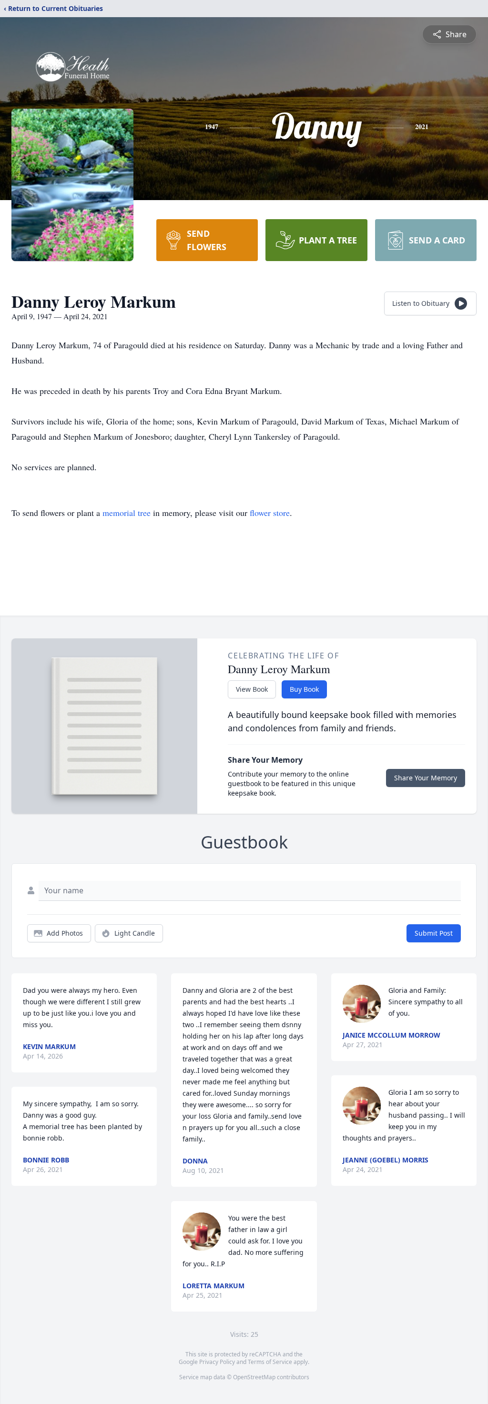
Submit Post (434, 933)
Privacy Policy (217, 1362)
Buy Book (304, 689)
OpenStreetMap (254, 1377)
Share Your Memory (425, 777)
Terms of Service (270, 1362)
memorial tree (126, 512)
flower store (270, 512)
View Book (252, 689)
